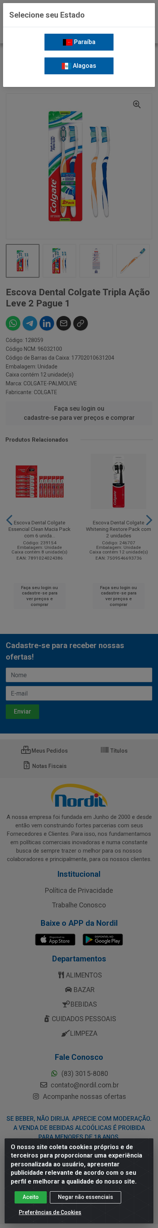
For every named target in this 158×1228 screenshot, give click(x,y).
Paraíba (83, 42)
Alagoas (83, 65)
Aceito (31, 1197)
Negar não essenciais (85, 1197)
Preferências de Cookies (50, 1212)
